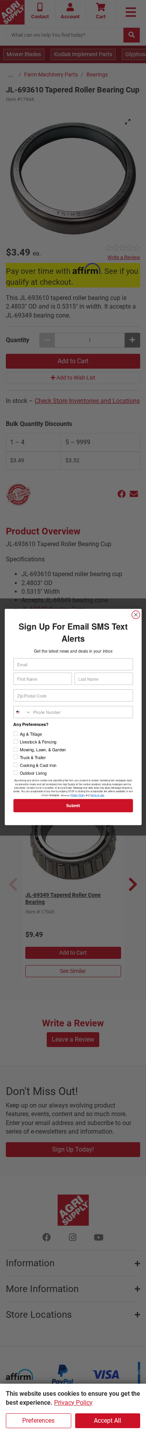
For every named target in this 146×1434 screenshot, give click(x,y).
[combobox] (22, 712)
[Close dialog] (136, 615)
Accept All (107, 1420)
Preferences (38, 1420)
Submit (73, 806)
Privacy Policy (73, 1402)
